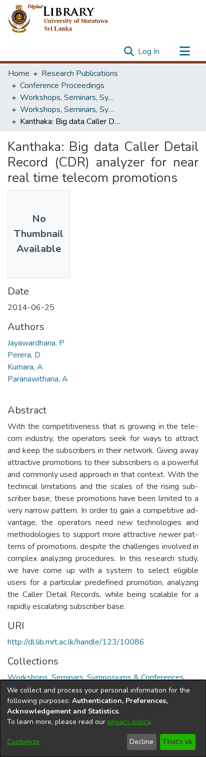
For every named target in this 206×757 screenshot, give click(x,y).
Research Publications (80, 73)
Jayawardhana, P (36, 343)
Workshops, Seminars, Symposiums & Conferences (70, 97)
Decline (142, 741)
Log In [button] (149, 51)
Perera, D (24, 355)
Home (19, 73)
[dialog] (103, 718)
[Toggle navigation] (184, 51)
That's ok (177, 741)
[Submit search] (128, 52)
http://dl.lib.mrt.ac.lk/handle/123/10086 (76, 642)
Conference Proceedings (62, 85)
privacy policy (129, 721)
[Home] (66, 19)
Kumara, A (25, 367)
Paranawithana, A (38, 379)
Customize (23, 741)
